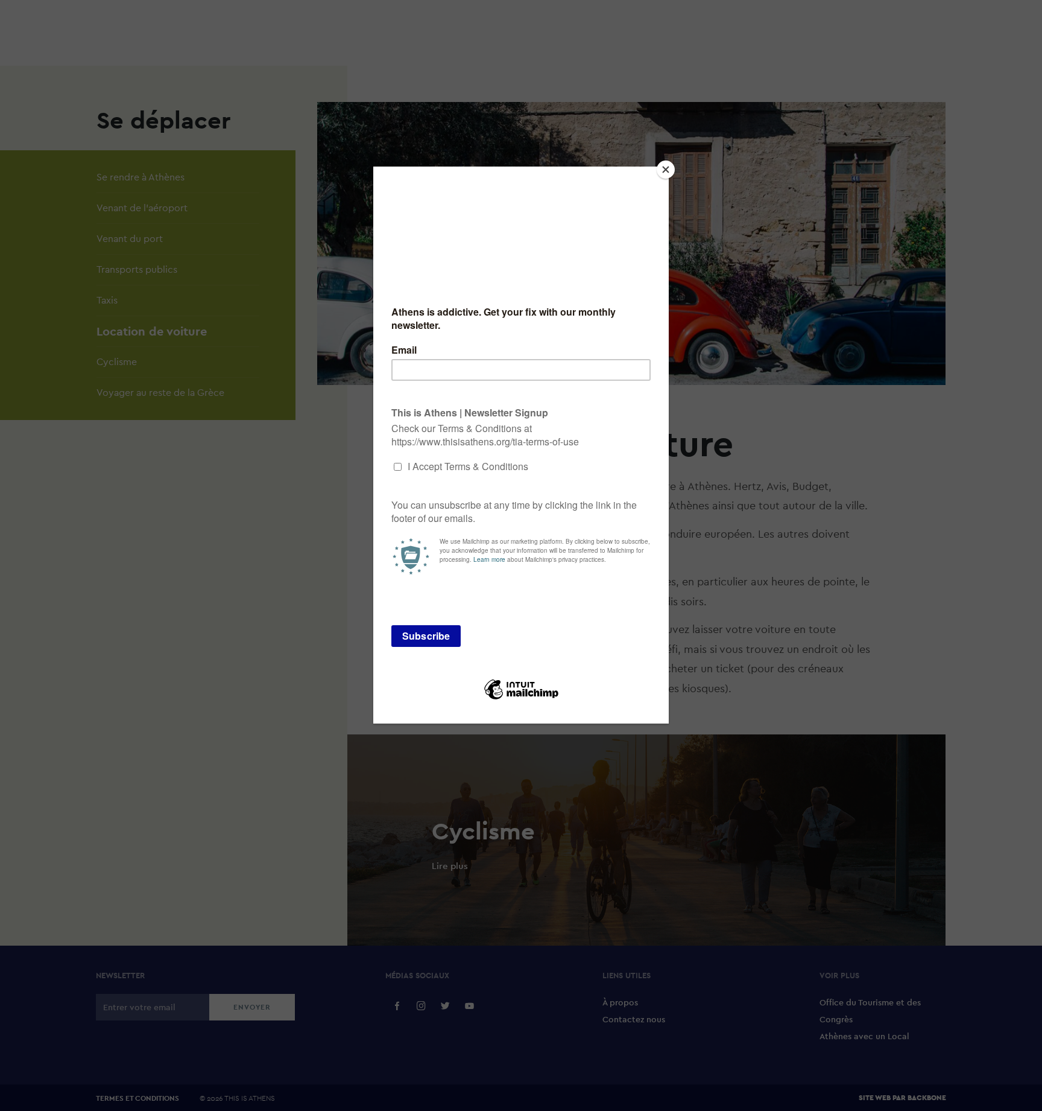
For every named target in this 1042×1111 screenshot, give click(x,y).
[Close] (666, 170)
